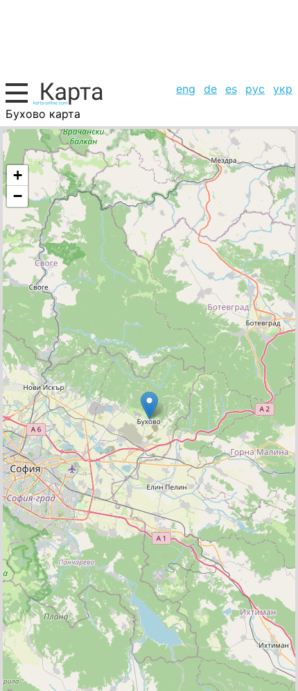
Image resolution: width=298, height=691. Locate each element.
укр (282, 89)
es (231, 89)
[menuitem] (185, 88)
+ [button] (17, 175)
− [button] (17, 196)
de (210, 89)
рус (255, 89)
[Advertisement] (149, 39)
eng (185, 89)
